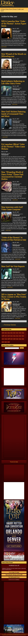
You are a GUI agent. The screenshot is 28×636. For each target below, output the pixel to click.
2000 (8, 342)
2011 (23, 335)
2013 (17, 335)
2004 (20, 339)
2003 (23, 339)
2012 (20, 335)
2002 (3, 342)
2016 (8, 335)
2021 (17, 332)
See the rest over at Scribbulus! (14, 579)
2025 (6, 332)
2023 (11, 332)
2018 (3, 335)
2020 (20, 332)
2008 (8, 339)
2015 (11, 335)
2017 (6, 335)
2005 (17, 339)
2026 (3, 332)
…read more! (14, 104)
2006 (14, 339)
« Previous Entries (9, 325)
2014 (14, 335)
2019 (23, 332)
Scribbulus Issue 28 (14, 565)
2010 (3, 339)
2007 (11, 339)
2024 (8, 332)
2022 (14, 332)
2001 (6, 342)
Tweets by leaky (14, 461)
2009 (6, 339)
